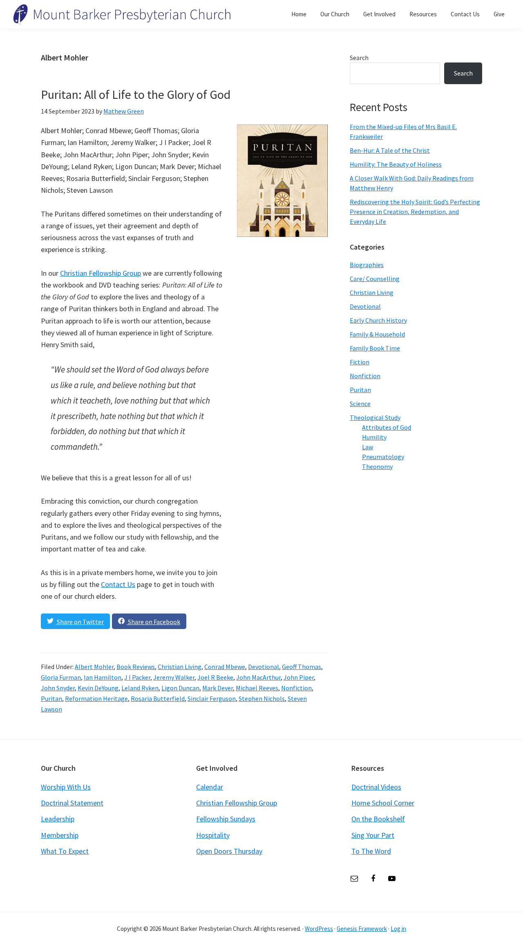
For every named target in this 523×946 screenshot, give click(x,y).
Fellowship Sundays (225, 818)
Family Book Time (375, 348)
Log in (398, 929)
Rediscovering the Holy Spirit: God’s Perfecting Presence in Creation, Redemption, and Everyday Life (415, 211)
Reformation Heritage (96, 698)
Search (359, 58)
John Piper (299, 677)
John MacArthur (258, 677)
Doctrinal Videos (376, 787)
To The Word (371, 851)
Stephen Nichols (262, 698)
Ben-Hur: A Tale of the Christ (390, 150)
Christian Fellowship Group (100, 273)
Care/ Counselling (375, 278)
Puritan (51, 698)
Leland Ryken (140, 688)
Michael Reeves (257, 688)
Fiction (359, 362)
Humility (374, 437)
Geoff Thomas (301, 667)
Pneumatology (383, 457)
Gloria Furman (61, 677)
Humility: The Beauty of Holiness (396, 164)
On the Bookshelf (378, 818)
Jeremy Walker (173, 677)
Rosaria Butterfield (158, 698)
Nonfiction (296, 688)
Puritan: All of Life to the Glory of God (135, 94)
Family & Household (377, 334)
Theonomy (377, 466)
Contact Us (118, 584)
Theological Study (375, 417)
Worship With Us (66, 787)
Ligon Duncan (180, 688)
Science (360, 403)
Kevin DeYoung (98, 688)
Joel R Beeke (215, 677)
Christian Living (179, 667)
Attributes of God (386, 427)
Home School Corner (382, 803)
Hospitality (213, 835)
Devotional (263, 667)
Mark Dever (217, 688)
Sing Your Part (372, 835)
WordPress (319, 929)
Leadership (57, 818)
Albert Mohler (94, 667)
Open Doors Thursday (229, 851)
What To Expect (65, 851)
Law (367, 447)
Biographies (367, 265)
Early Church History (378, 320)
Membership (59, 835)
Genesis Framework (362, 929)
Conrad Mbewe (224, 667)
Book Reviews (135, 667)
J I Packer (137, 677)
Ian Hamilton (102, 677)
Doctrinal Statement (72, 803)
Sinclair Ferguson (212, 698)
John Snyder (58, 688)
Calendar (209, 787)
